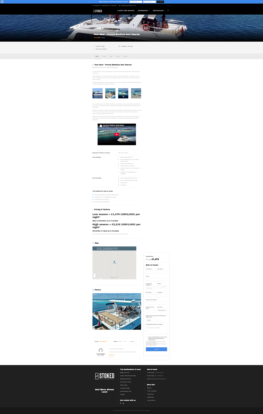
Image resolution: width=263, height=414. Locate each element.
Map (111, 56)
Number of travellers (150, 307)
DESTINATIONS (158, 10)
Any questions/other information (154, 324)
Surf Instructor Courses (125, 382)
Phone (159, 283)
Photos (117, 56)
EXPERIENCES (143, 10)
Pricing (104, 56)
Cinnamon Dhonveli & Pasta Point (128, 375)
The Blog (122, 394)
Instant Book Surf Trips (125, 391)
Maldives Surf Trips (124, 372)
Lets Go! (156, 349)
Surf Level (159, 307)
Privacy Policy (150, 394)
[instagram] (170, 5)
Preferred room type (151, 299)
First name (149, 269)
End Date (160, 292)
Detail (97, 56)
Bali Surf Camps (123, 385)
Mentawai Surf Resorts (125, 378)
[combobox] (151, 288)
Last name (160, 269)
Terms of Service (151, 400)
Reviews (125, 56)
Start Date (149, 292)
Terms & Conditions (151, 391)
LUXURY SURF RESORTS (125, 10)
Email (148, 276)
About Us (149, 388)
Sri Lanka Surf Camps (125, 388)
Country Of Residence (149, 284)
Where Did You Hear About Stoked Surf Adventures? (156, 316)
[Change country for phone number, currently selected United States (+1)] (158, 286)
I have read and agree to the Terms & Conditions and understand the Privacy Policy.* (157, 338)
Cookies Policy (150, 397)
